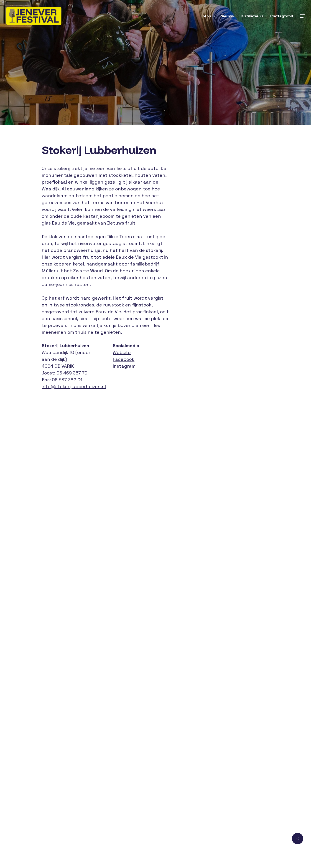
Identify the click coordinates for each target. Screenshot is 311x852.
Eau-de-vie (130, 90)
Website (122, 352)
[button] (302, 16)
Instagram (124, 366)
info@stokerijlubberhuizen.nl (74, 386)
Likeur (185, 90)
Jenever (165, 90)
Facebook (123, 359)
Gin (148, 90)
